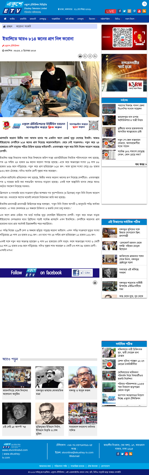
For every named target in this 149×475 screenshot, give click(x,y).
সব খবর (140, 164)
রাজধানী (33, 19)
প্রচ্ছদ (9, 26)
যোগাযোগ (105, 466)
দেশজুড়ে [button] (43, 19)
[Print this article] (80, 56)
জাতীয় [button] (12, 19)
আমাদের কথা (45, 466)
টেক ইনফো (93, 466)
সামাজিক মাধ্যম (77, 466)
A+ (95, 56)
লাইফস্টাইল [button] (105, 19)
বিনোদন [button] (92, 19)
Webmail (74, 456)
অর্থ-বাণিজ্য (69, 19)
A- (85, 56)
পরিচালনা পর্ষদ (60, 466)
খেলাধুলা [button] (80, 19)
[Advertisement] (49, 325)
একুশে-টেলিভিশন (57, 472)
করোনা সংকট (23, 26)
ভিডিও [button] (117, 19)
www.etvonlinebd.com (15, 450)
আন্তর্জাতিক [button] (56, 19)
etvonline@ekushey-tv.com (77, 452)
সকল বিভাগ (130, 19)
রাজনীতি (23, 19)
